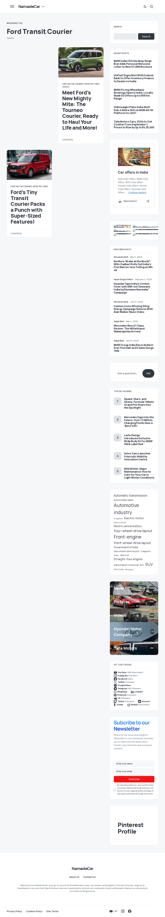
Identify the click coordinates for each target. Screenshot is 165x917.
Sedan (116, 555)
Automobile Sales (123, 499)
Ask (148, 373)
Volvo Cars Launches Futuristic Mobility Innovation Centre (137, 456)
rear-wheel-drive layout (126, 551)
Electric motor (134, 518)
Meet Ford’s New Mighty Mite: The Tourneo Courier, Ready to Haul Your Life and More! (80, 110)
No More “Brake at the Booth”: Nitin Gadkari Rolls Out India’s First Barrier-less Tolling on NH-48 (133, 266)
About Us (74, 877)
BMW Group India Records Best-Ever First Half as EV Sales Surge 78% (134, 348)
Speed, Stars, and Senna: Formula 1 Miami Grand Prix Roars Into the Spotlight (139, 403)
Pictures (95, 84)
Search (118, 26)
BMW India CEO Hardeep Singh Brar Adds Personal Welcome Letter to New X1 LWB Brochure (133, 63)
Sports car (124, 555)
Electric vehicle (120, 522)
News (87, 84)
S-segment (145, 551)
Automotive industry (126, 508)
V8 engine (129, 569)
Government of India (126, 547)
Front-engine (127, 537)
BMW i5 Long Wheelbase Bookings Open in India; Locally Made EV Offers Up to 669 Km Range (133, 94)
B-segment (118, 518)
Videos (66, 86)
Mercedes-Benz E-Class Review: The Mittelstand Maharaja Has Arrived (129, 328)
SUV (149, 564)
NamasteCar (29, 6)
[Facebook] (129, 911)
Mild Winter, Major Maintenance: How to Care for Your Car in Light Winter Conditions (139, 473)
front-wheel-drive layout (132, 542)
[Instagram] (122, 911)
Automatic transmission (130, 495)
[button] (12, 6)
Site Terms (52, 911)
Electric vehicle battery (128, 526)
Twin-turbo (119, 569)
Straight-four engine (128, 559)
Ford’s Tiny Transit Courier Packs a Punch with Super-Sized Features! (28, 207)
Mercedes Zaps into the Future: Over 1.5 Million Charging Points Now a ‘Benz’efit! (139, 421)
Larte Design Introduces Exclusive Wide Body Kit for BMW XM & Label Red (138, 439)
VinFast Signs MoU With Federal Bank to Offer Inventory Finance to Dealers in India (134, 78)
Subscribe (134, 779)
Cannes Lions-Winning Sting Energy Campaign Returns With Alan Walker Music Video (133, 309)
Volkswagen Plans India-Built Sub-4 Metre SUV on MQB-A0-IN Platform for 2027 (133, 110)
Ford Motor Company (73, 84)
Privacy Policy (14, 911)
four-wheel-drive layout (133, 530)
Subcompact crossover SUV (129, 564)
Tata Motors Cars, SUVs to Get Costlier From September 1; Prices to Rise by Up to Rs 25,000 (134, 124)
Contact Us (89, 877)
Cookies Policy (34, 911)
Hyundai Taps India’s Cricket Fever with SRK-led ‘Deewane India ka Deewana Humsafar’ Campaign (132, 288)
